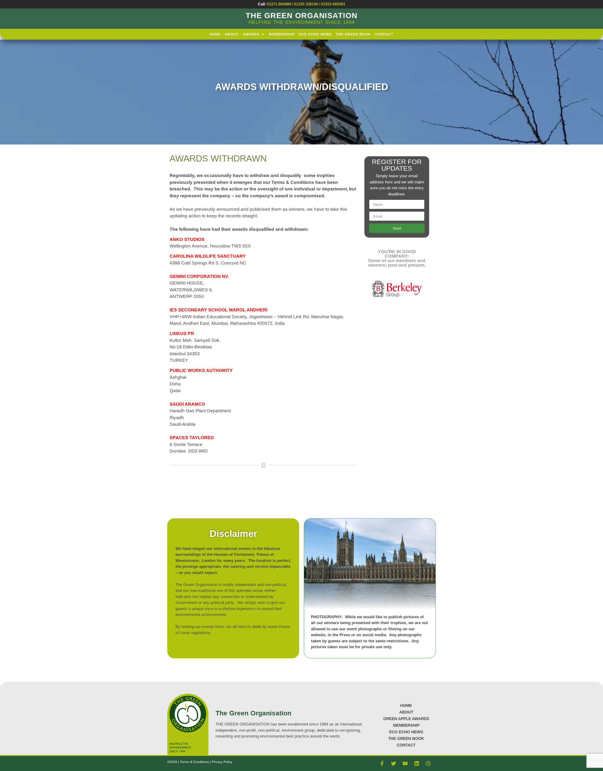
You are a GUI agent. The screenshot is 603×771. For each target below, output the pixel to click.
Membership (282, 34)
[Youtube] (405, 763)
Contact (384, 34)
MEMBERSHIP (406, 725)
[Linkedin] (417, 763)
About (232, 34)
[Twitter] (393, 763)
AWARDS (251, 34)
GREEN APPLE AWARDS (406, 719)
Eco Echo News (315, 34)
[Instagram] (428, 763)
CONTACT (406, 745)
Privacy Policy (222, 762)
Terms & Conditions (195, 762)
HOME (215, 34)
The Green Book (353, 34)
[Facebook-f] (382, 763)
